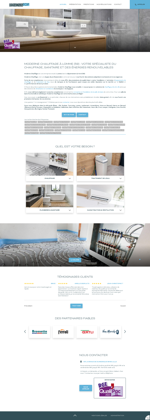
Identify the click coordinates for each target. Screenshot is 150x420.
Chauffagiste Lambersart (94, 122)
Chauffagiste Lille (30, 122)
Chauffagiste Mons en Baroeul (35, 125)
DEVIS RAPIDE (110, 380)
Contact (118, 4)
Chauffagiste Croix (31, 130)
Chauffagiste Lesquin (46, 130)
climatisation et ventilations (44, 89)
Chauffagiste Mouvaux (99, 125)
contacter (66, 102)
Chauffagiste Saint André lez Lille (73, 127)
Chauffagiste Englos (31, 133)
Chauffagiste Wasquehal (116, 125)
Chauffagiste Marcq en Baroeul (57, 125)
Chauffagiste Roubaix (45, 122)
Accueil (63, 4)
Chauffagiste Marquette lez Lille (113, 130)
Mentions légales (99, 416)
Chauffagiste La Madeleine (34, 127)
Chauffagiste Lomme (78, 122)
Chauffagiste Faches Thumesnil (50, 133)
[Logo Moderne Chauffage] (19, 4)
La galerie (75, 260)
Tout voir (76, 306)
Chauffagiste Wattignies (63, 130)
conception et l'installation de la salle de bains (88, 92)
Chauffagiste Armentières (113, 122)
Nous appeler (85, 388)
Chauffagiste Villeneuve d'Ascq (80, 125)
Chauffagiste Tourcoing (61, 122)
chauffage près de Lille (112, 87)
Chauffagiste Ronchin (94, 130)
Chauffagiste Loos (79, 130)
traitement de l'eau (43, 82)
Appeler (141, 4)
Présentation (75, 4)
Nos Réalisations (104, 4)
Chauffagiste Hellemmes (52, 127)
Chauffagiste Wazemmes (94, 127)
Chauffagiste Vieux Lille (112, 127)
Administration (117, 416)
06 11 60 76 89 (69, 115)
